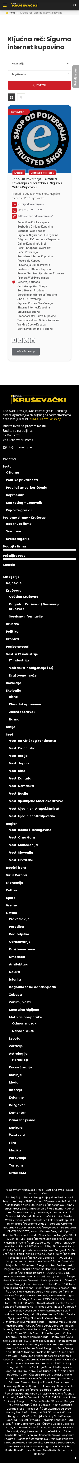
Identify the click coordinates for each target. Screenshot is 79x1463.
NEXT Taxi (60, 1276)
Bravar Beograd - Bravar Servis (50, 1390)
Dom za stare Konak (16, 1235)
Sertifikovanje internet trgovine (37, 294)
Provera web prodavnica (33, 277)
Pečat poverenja (27, 252)
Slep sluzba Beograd (62, 1295)
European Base (24, 1212)
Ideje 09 (41, 1205)
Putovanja (17, 1158)
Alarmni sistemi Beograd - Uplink (51, 1231)
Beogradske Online (60, 1205)
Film (12, 1143)
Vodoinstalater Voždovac (30, 1427)
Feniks (70, 1280)
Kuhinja (15, 1075)
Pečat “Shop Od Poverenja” (34, 247)
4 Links (58, 1216)
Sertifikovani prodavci (31, 290)
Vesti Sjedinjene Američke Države (36, 801)
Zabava (15, 994)
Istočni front (16, 867)
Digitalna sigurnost (29, 235)
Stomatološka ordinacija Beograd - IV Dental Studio (39, 1399)
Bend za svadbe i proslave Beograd (35, 1352)
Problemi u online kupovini (34, 269)
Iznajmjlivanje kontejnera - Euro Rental (39, 1284)
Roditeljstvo (19, 934)
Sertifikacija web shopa (42, 173)
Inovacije (13, 683)
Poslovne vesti (17, 646)
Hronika (12, 639)
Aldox (49, 1276)
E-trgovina (51, 235)
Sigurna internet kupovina (33, 307)
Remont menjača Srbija (49, 1239)
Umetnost (17, 957)
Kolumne (16, 1097)
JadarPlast (37, 1235)
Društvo (12, 624)
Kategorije (11, 577)
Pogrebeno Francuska (18, 1269)
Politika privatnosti (22, 480)
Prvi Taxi (39, 1276)
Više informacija (25, 351)
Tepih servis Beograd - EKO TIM (45, 1446)
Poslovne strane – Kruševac (24, 518)
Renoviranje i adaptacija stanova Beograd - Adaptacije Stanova (37, 1384)
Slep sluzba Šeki (47, 1303)
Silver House (54, 1307)
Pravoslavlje (19, 919)
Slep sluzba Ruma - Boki (53, 1310)
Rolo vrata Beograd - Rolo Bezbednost (47, 1265)
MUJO (11, 1291)
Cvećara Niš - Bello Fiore (39, 1359)
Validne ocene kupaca (31, 324)
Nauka (14, 972)
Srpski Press (12, 1208)
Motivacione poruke (25, 1017)
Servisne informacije (26, 616)
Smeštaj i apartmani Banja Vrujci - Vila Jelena (35, 1393)
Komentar (17, 1112)
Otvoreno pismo (22, 1120)
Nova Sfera (20, 1280)
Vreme (11, 905)
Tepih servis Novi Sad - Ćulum (31, 1424)
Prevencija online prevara (33, 264)
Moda (14, 1082)
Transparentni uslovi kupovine (36, 316)
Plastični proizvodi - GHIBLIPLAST (36, 1397)
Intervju (15, 1090)
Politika (12, 631)
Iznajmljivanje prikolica (30, 1307)
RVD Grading (36, 1246)
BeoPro (8, 1284)
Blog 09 (29, 1205)
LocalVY (46, 1216)
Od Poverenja (34, 1201)
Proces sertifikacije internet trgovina (40, 273)
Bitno (13, 697)
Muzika (15, 1150)
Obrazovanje (19, 942)
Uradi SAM (17, 1173)
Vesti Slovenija (21, 852)
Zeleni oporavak (22, 712)
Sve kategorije (18, 539)
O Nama (12, 472)
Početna (9, 459)
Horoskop (20, 1060)
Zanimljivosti (20, 1002)
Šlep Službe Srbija (18, 1299)
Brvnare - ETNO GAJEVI (45, 1299)
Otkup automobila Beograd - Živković (29, 1261)
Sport (10, 898)
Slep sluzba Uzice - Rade (44, 1243)
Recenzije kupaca (28, 282)
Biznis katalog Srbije (36, 1197)
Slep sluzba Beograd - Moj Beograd (39, 1291)
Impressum (15, 495)
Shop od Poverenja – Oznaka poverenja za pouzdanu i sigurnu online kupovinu (37, 183)
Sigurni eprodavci (28, 311)
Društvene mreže (22, 675)
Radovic (50, 1288)
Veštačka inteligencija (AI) (31, 668)
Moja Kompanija (13, 1201)
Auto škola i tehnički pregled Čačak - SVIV (35, 1254)
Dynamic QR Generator (29, 1220)
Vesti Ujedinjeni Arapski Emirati (34, 808)
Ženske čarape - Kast (44, 1405)
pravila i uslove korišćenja (46, 419)
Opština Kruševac (23, 596)
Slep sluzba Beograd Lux (31, 1295)
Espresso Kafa (67, 1288)
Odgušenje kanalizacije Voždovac (41, 1431)
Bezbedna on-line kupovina (35, 226)
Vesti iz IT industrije (22, 654)
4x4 (66, 1291)
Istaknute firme (18, 524)
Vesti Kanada (20, 778)
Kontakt (9, 565)
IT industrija (19, 660)
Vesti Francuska (22, 748)
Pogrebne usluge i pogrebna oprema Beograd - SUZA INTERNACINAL (37, 1225)
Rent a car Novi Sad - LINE (30, 1329)
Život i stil (17, 1135)
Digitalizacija (14, 1205)
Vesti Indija (18, 756)
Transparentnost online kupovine (38, 320)
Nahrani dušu (23, 1031)
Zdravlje (16, 1046)
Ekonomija (14, 883)
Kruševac (18, 173)
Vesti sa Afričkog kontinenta (32, 740)
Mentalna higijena (24, 1009)
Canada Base (31, 1216)
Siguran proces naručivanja (35, 303)
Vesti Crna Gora (22, 837)
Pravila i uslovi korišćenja (26, 487)
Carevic (69, 1307)
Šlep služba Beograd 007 (31, 1412)
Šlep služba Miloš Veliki (39, 1318)
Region (11, 823)
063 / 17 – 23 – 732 (30, 210)
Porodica (16, 926)
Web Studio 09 (67, 1201)
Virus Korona (16, 875)
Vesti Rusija (18, 793)
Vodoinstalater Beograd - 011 (22, 1314)
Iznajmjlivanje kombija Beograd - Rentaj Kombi (34, 1322)
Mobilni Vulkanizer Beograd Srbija (33, 1363)
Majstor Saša (63, 1318)
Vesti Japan (19, 763)
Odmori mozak (24, 1023)
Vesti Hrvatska (21, 860)
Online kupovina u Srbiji (32, 243)
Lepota (15, 1038)
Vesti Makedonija (23, 845)
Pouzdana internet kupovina (35, 256)
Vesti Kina (17, 771)
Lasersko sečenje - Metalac (46, 1280)
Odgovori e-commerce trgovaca (38, 239)
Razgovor (17, 1105)
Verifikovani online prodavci (35, 328)
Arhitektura (18, 964)
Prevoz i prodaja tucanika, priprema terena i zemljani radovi (41, 1380)
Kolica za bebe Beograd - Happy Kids (41, 1337)
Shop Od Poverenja (29, 299)
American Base (59, 1212)
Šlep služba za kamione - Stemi (23, 1288)
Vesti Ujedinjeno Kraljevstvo (32, 816)
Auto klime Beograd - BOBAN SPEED (41, 1273)
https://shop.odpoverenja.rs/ (35, 216)
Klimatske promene (25, 704)
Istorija (15, 979)
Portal (7, 466)
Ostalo (11, 913)
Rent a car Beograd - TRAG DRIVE (50, 1258)
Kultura (12, 890)
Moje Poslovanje (61, 1197)
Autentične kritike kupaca (33, 222)
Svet (9, 734)
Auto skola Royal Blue (22, 1310)
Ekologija (13, 690)
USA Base (42, 1212)
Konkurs (15, 1128)
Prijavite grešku (19, 510)
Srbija (11, 727)
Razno (14, 719)
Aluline (69, 1284)
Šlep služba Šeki (47, 1371)
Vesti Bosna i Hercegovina (30, 830)
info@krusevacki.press (20, 447)
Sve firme (13, 531)
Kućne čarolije (20, 1067)
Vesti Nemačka (21, 786)
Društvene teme (22, 949)
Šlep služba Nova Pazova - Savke (38, 1448)
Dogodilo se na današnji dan (32, 987)
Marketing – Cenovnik (24, 502)
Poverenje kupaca (28, 260)
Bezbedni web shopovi (31, 230)
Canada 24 (13, 1216)
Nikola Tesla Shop (57, 1220)
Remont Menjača (57, 1235)
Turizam (16, 1165)
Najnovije (13, 583)
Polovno (50, 1201)
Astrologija (18, 1053)
